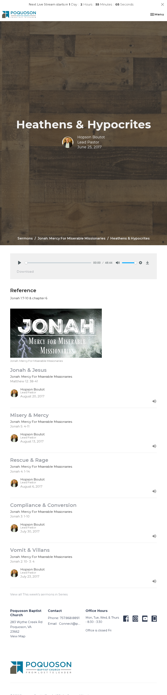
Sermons (25, 238)
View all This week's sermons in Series (39, 594)
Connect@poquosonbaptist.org (70, 624)
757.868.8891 (70, 618)
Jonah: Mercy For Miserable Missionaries (71, 238)
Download (25, 271)
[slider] (58, 263)
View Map (17, 636)
